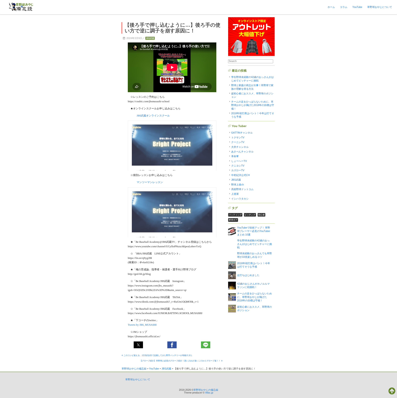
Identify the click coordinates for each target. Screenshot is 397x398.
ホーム (331, 7)
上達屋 (235, 194)
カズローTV (237, 170)
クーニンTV (237, 142)
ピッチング (250, 214)
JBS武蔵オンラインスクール (153, 115)
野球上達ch (237, 184)
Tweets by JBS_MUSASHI (142, 324)
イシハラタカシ (240, 198)
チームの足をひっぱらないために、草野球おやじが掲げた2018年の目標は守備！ (252, 105)
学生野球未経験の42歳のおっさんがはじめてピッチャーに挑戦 (254, 244)
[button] (138, 344)
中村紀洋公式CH (240, 175)
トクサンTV (237, 137)
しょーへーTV (239, 161)
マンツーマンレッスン (150, 182)
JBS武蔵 (150, 38)
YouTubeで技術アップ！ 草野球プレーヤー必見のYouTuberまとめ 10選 (253, 231)
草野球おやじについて (379, 7)
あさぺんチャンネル (242, 151)
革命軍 (235, 156)
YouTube (357, 7)
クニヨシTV (237, 165)
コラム (343, 7)
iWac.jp (209, 392)
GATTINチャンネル (242, 132)
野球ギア (233, 220)
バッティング (235, 214)
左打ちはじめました (248, 275)
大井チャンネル (240, 147)
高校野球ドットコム (242, 189)
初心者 (261, 214)
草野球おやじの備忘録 (205, 390)
